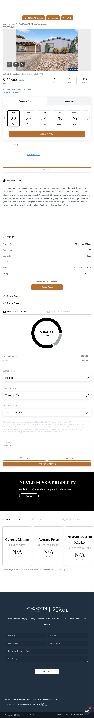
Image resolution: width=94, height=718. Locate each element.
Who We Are (61, 619)
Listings (17, 619)
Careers (71, 619)
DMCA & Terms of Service (74, 714)
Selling (32, 619)
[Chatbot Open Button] (87, 711)
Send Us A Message (47, 671)
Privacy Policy (57, 714)
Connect (47, 624)
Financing (40, 619)
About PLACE (81, 619)
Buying (24, 619)
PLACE (55, 699)
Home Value (50, 619)
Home (10, 619)
